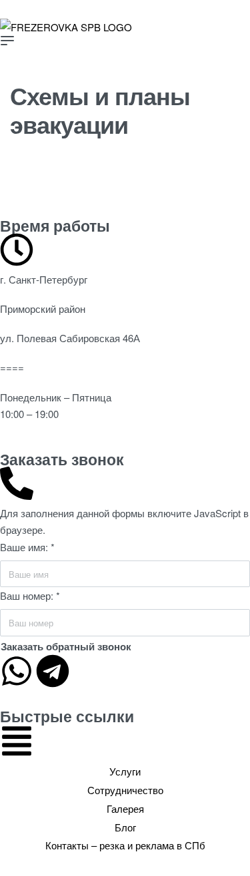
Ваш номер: (30, 595)
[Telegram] (52, 671)
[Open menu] (7, 40)
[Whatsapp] (16, 671)
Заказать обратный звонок (66, 646)
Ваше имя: (27, 547)
